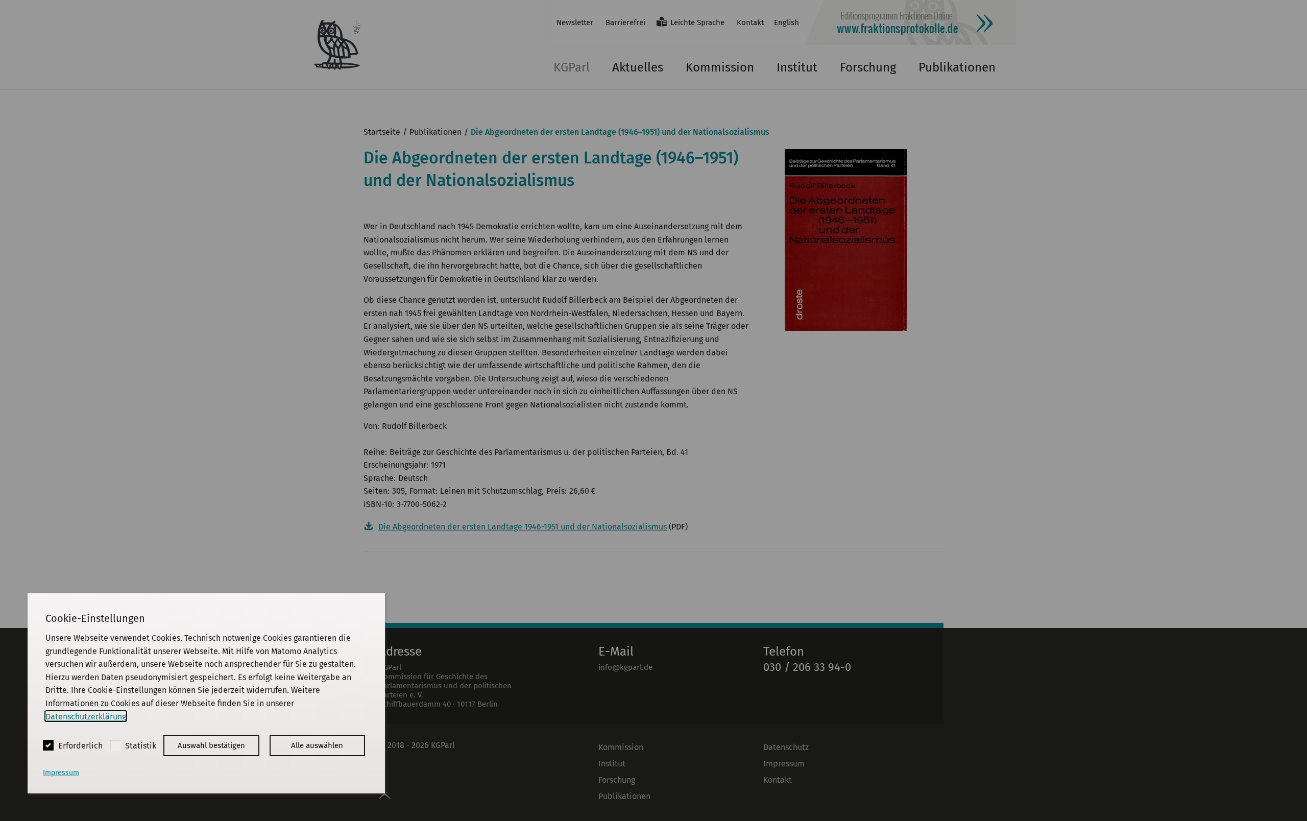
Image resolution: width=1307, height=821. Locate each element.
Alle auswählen (317, 745)
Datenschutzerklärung (85, 716)
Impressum (61, 772)
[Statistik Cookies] (115, 745)
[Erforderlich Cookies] (48, 745)
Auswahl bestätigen (211, 745)
